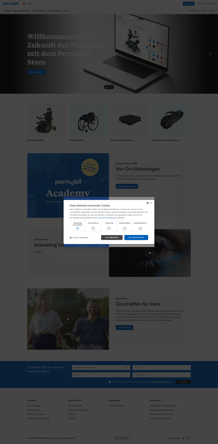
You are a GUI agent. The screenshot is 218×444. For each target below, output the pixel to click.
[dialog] (109, 222)
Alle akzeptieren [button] (136, 237)
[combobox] (147, 203)
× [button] (151, 203)
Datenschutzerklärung (106, 218)
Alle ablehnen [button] (111, 237)
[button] (79, 237)
